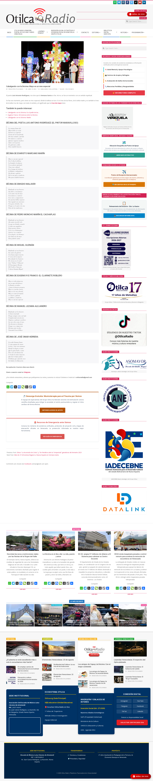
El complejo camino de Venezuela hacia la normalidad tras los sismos (28, 669)
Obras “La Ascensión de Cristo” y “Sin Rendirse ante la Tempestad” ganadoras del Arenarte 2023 (49, 452)
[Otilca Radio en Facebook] (127, 2)
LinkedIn (140, 711)
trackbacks (28, 464)
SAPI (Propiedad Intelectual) (91, 717)
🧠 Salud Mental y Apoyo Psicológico (118, 70)
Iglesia (88, 605)
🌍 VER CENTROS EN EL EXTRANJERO (124, 184)
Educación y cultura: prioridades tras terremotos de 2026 (27, 679)
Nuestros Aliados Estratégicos (92, 713)
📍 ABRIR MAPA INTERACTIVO (124, 155)
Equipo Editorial (51, 720)
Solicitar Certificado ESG (132, 722)
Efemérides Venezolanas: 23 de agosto (58, 660)
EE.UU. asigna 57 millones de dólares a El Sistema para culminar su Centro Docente (94, 556)
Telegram (124, 706)
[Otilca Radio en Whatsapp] (115, 2)
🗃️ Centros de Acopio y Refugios (117, 75)
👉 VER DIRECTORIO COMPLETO (124, 93)
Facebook (140, 706)
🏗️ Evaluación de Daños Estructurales (119, 81)
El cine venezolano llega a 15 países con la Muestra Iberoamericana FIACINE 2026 (48, 622)
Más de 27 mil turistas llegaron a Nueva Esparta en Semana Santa (36, 455)
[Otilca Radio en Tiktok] (136, 2)
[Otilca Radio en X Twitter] (131, 2)
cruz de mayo (69, 89)
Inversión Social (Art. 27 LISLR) (93, 708)
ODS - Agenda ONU (88, 730)
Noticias (143, 605)
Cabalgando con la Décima (48, 89)
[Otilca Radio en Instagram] (123, 2)
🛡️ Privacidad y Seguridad (76, 758)
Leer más (23, 589)
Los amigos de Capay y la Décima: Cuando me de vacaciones (98, 683)
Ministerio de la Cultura (89, 721)
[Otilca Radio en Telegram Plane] (119, 2)
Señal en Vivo (137, 14)
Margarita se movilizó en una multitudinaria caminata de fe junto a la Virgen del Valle (76, 622)
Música (116, 605)
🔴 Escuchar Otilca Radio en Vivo (57, 707)
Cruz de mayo (56, 103)
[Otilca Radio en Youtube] (140, 2)
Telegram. (27, 372)
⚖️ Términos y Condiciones (76, 755)
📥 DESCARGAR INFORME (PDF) (124, 216)
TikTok (124, 711)
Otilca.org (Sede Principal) (55, 698)
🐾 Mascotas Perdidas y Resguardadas (119, 86)
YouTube (140, 701)
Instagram (124, 701)
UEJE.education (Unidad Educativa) (59, 703)
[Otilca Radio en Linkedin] (144, 2)
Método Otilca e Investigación (56, 716)
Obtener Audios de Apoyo (52, 410)
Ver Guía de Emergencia (52, 436)
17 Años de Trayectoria (53, 711)
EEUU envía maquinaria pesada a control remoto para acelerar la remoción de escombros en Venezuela (130, 556)
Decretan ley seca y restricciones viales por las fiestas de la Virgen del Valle (133, 622)
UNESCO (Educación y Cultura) (92, 725)
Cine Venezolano (57, 605)
